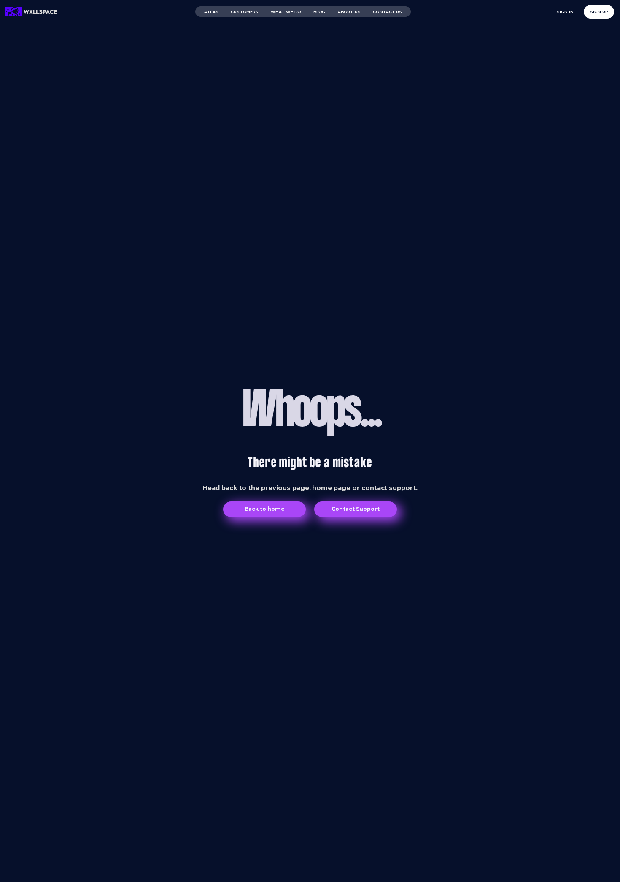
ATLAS (211, 11)
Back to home (264, 509)
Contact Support (356, 509)
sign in (565, 11)
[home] (31, 12)
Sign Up (599, 11)
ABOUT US (349, 11)
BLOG (319, 11)
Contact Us (387, 11)
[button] (244, 11)
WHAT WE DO (286, 11)
